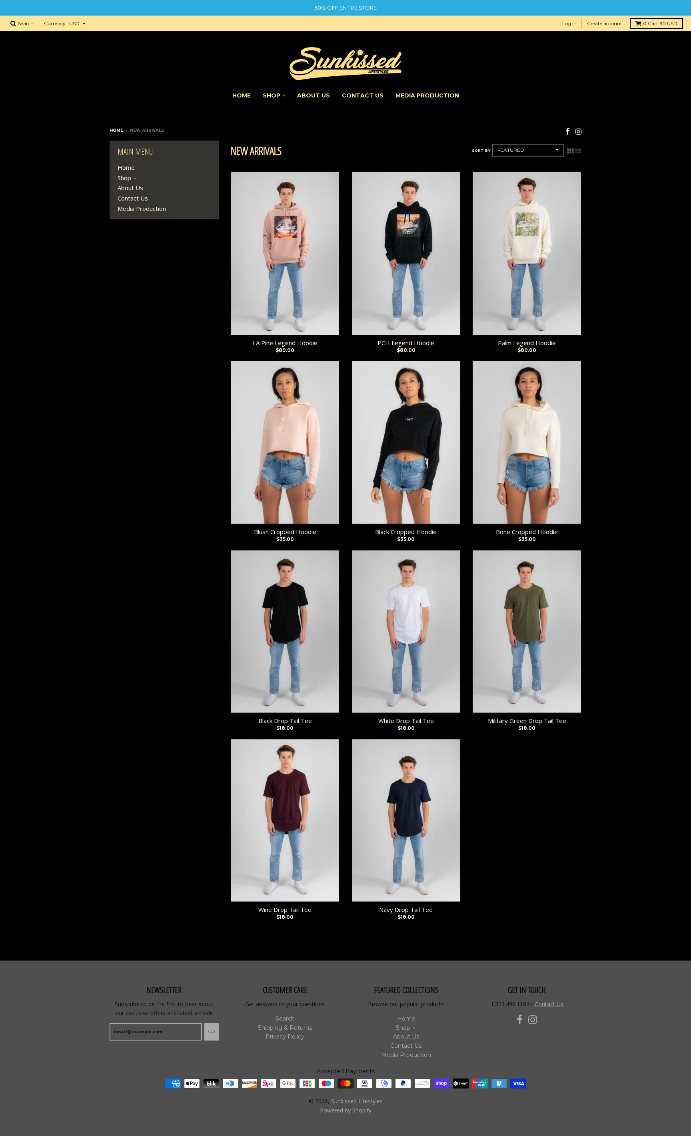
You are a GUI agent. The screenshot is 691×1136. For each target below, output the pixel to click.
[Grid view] (570, 151)
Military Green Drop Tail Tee (527, 721)
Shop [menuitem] (271, 95)
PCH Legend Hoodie (405, 343)
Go (211, 1031)
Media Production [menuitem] (427, 95)
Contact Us (133, 198)
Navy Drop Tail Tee (406, 910)
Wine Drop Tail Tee (285, 910)
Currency (55, 23)
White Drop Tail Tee (406, 721)
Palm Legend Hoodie (527, 343)
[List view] (578, 151)
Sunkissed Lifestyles (357, 1101)
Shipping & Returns (285, 1027)
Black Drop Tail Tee (285, 721)
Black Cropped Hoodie (406, 532)
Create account (604, 23)
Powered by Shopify (345, 1110)
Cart (660, 23)
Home (116, 130)
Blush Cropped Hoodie (285, 532)
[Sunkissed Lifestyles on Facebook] (567, 131)
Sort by (481, 150)
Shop (124, 178)
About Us (130, 188)
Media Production (142, 209)
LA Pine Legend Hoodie (285, 343)
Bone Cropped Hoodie (527, 532)
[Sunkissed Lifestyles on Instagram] (578, 131)
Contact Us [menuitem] (362, 95)
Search (285, 1018)
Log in (569, 23)
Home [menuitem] (241, 95)
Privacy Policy (285, 1036)
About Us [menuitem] (313, 95)
